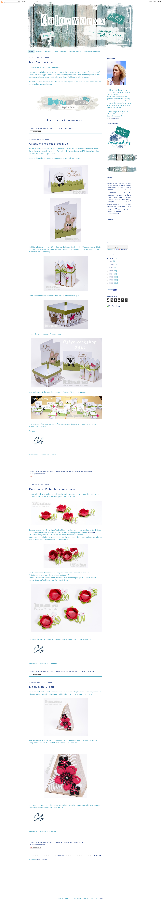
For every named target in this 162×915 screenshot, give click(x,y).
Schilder (128, 202)
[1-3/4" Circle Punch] (30, 460)
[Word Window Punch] (33, 457)
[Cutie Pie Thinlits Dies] (30, 837)
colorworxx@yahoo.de (114, 118)
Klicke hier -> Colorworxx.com (65, 120)
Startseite (60, 856)
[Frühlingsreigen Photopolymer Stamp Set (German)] (37, 460)
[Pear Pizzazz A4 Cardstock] (36, 463)
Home (31, 51)
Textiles (109, 209)
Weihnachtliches (114, 211)
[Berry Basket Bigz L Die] (33, 460)
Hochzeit (128, 190)
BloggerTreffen (112, 183)
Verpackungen (75, 471)
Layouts (119, 195)
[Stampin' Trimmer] (31, 460)
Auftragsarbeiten (75, 51)
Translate (123, 249)
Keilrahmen (110, 195)
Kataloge (48, 51)
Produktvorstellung (67, 842)
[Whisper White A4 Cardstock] (39, 463)
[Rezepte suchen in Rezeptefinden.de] (113, 306)
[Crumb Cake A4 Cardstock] (33, 466)
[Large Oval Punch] (31, 457)
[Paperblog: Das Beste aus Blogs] (112, 291)
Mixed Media (112, 197)
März (111, 261)
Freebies (115, 185)
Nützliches (127, 197)
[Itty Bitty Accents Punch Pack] (39, 457)
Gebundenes (111, 188)
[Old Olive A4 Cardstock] (36, 666)
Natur (121, 197)
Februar (112, 264)
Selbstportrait (111, 206)
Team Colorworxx (60, 51)
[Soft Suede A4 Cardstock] (31, 466)
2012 (111, 280)
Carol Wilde (43, 128)
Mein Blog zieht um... (42, 62)
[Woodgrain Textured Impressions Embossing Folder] (30, 463)
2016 (111, 258)
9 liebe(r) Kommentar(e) (37, 474)
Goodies (110, 190)
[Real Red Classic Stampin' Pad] (39, 666)
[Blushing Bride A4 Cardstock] (34, 466)
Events (109, 185)
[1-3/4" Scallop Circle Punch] (30, 457)
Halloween (119, 190)
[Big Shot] (39, 834)
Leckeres (128, 195)
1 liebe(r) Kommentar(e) (37, 845)
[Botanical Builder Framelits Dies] (30, 834)
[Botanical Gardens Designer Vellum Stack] (31, 834)
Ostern (68, 471)
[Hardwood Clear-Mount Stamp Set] (39, 460)
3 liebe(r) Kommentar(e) (87, 671)
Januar (111, 267)
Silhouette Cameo (124, 206)
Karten (63, 471)
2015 (111, 271)
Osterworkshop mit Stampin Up (48, 143)
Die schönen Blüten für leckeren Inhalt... (53, 489)
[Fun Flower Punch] (30, 666)
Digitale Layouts (125, 183)
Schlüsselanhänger (113, 204)
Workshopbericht (86, 471)
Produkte (39, 51)
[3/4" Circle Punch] (36, 457)
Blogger (101, 898)
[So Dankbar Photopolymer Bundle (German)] (34, 460)
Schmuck (128, 204)
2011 (111, 283)
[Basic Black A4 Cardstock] (30, 466)
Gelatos (120, 188)
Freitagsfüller (125, 185)
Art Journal (125, 181)
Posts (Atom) (42, 859)
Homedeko (64, 671)
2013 (111, 277)
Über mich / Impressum (92, 51)
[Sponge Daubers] (31, 463)
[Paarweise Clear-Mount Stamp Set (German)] (34, 666)
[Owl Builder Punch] (34, 457)
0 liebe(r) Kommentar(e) (65, 128)
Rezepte (110, 201)
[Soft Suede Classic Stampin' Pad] (33, 463)
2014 (111, 274)
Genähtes (127, 188)
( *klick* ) (92, 532)
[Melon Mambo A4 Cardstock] (37, 463)
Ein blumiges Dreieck (42, 687)
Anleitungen (111, 181)
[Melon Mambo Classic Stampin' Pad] (34, 463)
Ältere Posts (97, 856)
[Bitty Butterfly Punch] (36, 460)
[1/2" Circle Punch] (37, 457)
